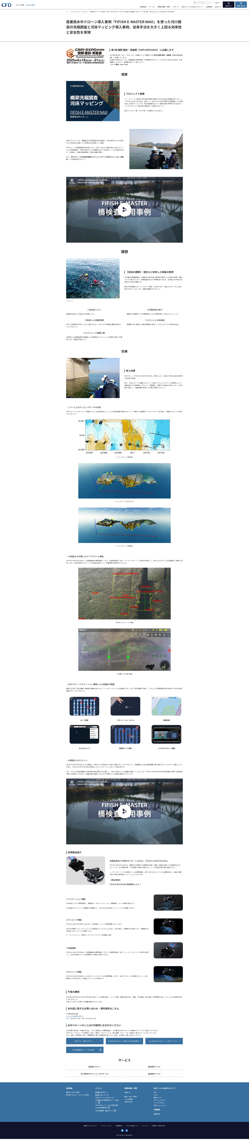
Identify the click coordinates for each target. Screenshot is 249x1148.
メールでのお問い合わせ (74, 1016)
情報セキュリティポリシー (91, 1125)
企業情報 (209, 7)
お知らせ (218, 7)
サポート (176, 7)
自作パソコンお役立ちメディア (192, 7)
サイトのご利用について (131, 1125)
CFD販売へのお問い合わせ (158, 1125)
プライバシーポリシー (106, 1125)
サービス (152, 7)
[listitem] (126, 884)
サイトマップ (144, 1125)
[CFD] (6, 6)
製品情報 (143, 7)
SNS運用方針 (119, 1125)
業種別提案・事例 (164, 7)
